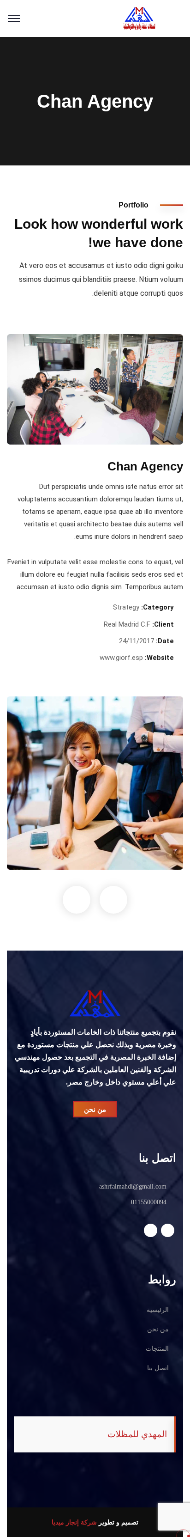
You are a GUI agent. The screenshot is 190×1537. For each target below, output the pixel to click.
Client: (163, 624)
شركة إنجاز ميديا (74, 1522)
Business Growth (139, 836)
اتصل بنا (158, 1368)
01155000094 (148, 1202)
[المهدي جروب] (139, 17)
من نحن (158, 1329)
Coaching (157, 850)
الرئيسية (158, 1309)
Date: (165, 641)
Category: (157, 607)
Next (113, 900)
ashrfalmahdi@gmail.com (132, 1186)
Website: (159, 657)
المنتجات (157, 1348)
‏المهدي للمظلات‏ (137, 1434)
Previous (76, 900)
